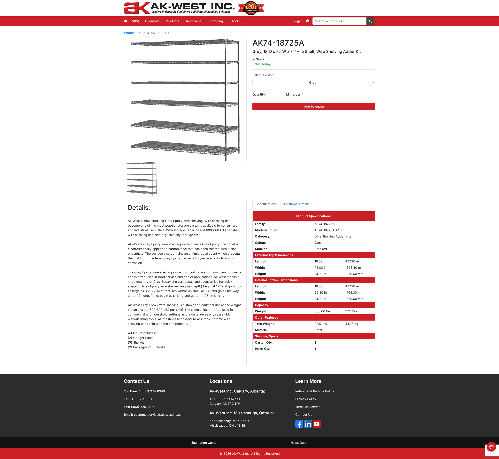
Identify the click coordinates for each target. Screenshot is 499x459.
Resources (194, 21)
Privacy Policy (305, 399)
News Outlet (299, 443)
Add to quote (314, 106)
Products (172, 21)
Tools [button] (236, 21)
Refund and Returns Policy (314, 391)
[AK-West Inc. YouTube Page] (317, 424)
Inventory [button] (152, 21)
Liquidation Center (204, 443)
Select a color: (263, 75)
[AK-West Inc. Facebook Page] (299, 424)
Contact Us (303, 414)
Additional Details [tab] (296, 204)
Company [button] (217, 21)
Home (133, 21)
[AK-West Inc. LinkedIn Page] (308, 424)
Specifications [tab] (266, 204)
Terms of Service (307, 407)
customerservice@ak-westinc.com (159, 414)
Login (297, 21)
